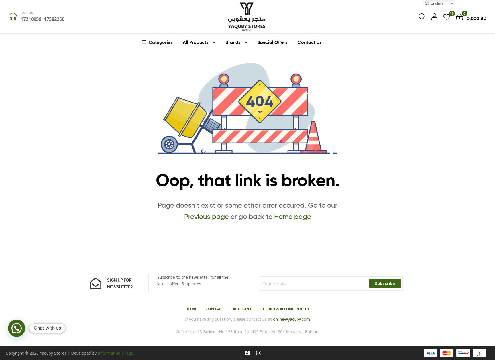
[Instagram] (259, 353)
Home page (292, 216)
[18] (446, 16)
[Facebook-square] (247, 353)
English (436, 3)
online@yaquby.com (291, 319)
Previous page (206, 216)
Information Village (115, 353)
